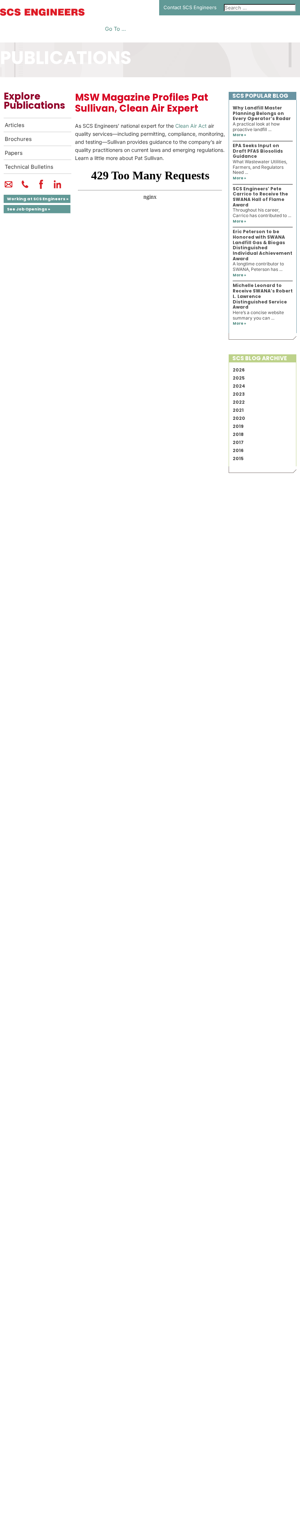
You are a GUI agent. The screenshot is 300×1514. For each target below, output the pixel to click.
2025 (239, 378)
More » (239, 135)
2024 (239, 386)
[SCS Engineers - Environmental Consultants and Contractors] (42, 14)
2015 (238, 458)
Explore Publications (34, 101)
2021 (238, 410)
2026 (239, 370)
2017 (238, 442)
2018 (238, 434)
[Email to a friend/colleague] (9, 187)
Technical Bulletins (29, 167)
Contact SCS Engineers (190, 7)
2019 (238, 426)
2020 (239, 418)
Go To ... (115, 29)
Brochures (18, 139)
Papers (14, 153)
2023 (239, 394)
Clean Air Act (191, 126)
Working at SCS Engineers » (37, 199)
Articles (15, 125)
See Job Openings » (28, 209)
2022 (239, 402)
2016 (238, 450)
